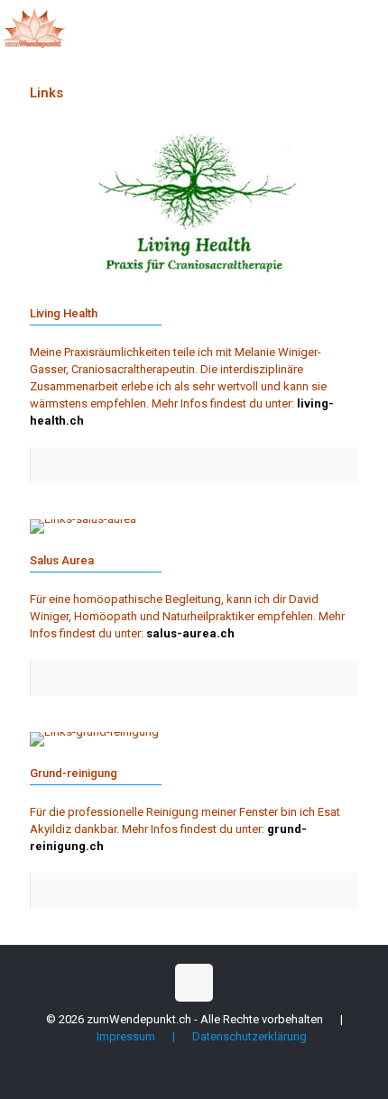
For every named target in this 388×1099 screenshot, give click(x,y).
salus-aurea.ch (190, 633)
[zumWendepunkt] (34, 27)
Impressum (126, 1036)
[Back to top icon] (194, 983)
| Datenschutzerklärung (232, 1036)
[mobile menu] (363, 27)
